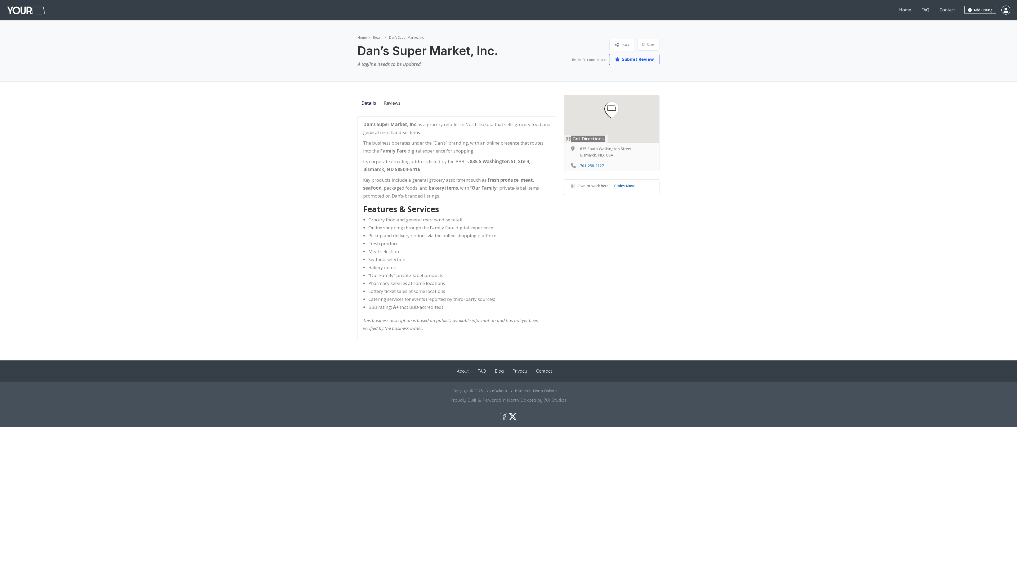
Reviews (392, 103)
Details (369, 103)
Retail (377, 37)
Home (905, 10)
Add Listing (982, 9)
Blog (499, 371)
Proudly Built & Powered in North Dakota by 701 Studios (508, 400)
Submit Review (637, 59)
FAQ (925, 10)
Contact (947, 10)
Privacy (520, 371)
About (463, 371)
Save (650, 44)
